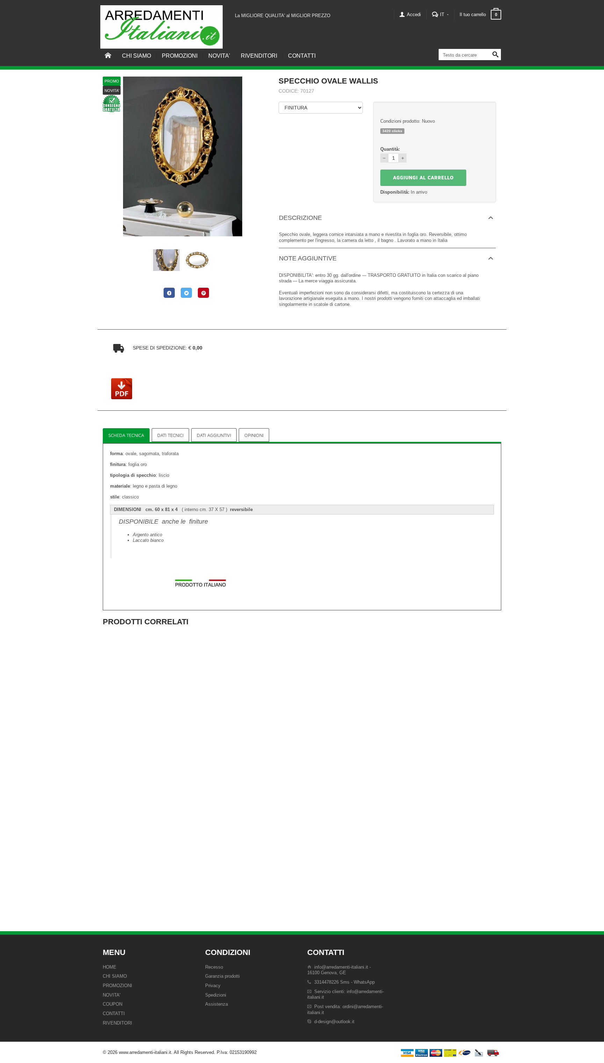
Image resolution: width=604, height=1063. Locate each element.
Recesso (214, 967)
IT (442, 14)
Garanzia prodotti (222, 976)
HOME (109, 967)
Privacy (213, 985)
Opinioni (254, 435)
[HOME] (107, 59)
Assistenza (216, 1004)
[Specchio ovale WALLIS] (183, 156)
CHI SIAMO (136, 56)
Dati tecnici (170, 435)
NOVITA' (219, 56)
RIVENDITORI (259, 56)
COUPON (112, 1004)
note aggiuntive (308, 258)
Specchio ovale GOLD (166, 759)
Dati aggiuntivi (214, 435)
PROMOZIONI (179, 56)
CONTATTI (302, 56)
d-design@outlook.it (334, 1021)
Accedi (413, 14)
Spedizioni (215, 995)
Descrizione (300, 217)
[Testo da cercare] (495, 55)
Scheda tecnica (126, 435)
